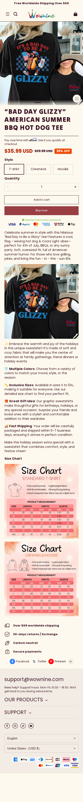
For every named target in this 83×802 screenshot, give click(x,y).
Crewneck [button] (38, 169)
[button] (7, 14)
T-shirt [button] (14, 169)
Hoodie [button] (63, 169)
